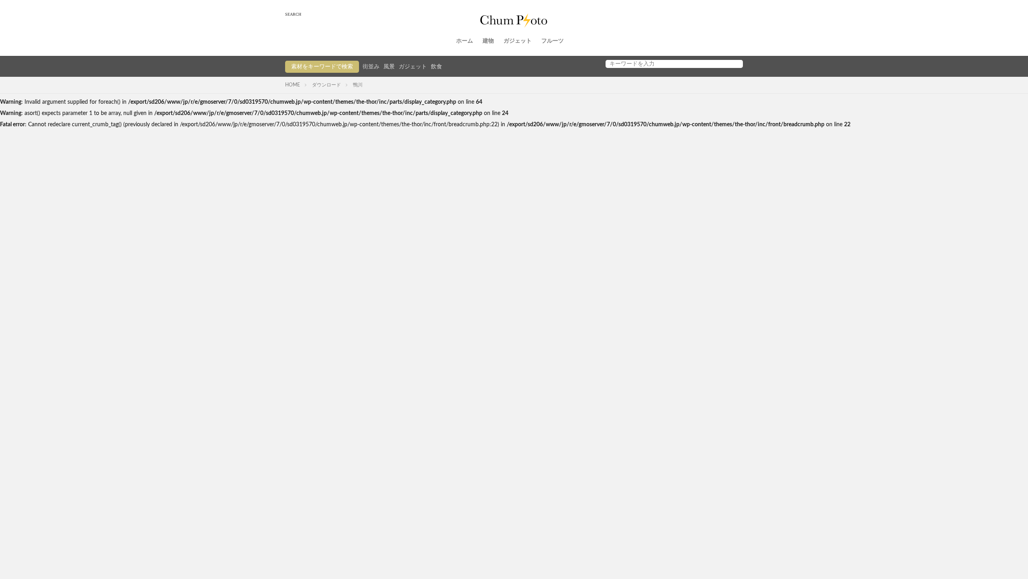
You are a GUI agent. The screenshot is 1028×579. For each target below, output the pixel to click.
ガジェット (518, 41)
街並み (371, 67)
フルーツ (552, 41)
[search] (735, 64)
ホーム (464, 41)
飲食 (436, 67)
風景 (389, 67)
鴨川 (358, 84)
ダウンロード (326, 84)
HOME (292, 84)
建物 (488, 41)
